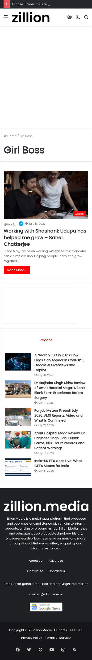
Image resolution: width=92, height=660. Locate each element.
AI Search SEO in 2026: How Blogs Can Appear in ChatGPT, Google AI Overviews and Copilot (59, 362)
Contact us (56, 571)
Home (12, 136)
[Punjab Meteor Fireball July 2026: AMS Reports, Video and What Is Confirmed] (18, 417)
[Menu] (6, 19)
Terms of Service (58, 637)
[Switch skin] (77, 19)
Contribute (35, 571)
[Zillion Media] (31, 17)
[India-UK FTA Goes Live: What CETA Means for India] (18, 467)
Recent (46, 339)
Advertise (56, 560)
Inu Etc (12, 224)
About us (35, 560)
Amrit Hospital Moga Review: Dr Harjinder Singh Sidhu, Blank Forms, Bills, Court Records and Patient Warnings (59, 440)
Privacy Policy (31, 637)
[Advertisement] (46, 79)
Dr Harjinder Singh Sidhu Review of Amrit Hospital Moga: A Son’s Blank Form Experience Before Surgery (59, 390)
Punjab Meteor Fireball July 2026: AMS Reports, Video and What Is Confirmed (58, 415)
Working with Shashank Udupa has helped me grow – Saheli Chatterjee (45, 237)
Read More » (16, 270)
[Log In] (69, 19)
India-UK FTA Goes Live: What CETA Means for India (58, 463)
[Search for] (86, 19)
